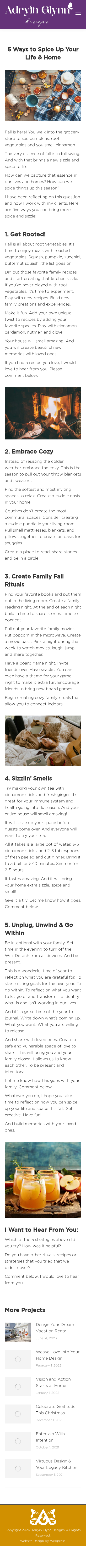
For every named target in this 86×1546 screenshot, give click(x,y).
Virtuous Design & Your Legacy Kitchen (56, 1464)
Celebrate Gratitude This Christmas (55, 1409)
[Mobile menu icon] (78, 14)
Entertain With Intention (50, 1437)
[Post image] (18, 1332)
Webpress (57, 1540)
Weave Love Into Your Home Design (58, 1355)
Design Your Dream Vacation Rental (55, 1327)
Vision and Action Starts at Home (53, 1382)
